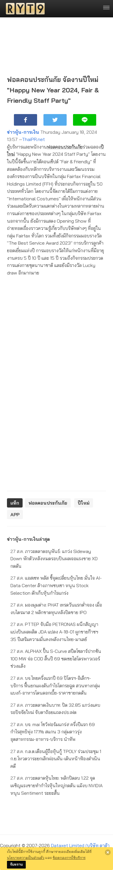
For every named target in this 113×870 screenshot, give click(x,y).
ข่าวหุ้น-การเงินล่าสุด (28, 539)
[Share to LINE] (84, 120)
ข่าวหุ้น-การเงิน (23, 132)
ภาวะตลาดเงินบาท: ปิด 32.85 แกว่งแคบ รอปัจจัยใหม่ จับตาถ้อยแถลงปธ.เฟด (55, 708)
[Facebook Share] (25, 120)
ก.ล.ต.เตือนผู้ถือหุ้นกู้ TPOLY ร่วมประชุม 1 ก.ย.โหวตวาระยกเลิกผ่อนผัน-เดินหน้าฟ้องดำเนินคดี (55, 758)
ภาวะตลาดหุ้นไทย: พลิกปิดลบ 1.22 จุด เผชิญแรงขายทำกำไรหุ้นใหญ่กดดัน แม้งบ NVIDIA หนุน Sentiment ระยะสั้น (56, 785)
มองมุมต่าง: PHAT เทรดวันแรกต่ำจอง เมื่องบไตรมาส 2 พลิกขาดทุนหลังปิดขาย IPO (56, 608)
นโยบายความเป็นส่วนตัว (25, 857)
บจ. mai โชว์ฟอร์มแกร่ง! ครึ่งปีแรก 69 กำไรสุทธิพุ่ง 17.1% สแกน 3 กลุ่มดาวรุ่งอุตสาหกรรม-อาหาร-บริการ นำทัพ (52, 731)
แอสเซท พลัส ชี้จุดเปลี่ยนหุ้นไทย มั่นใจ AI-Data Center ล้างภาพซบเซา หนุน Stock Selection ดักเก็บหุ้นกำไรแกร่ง (56, 585)
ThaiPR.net (33, 139)
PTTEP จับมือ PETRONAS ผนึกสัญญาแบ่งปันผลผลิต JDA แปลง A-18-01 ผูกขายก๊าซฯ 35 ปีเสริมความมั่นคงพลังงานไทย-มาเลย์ (54, 631)
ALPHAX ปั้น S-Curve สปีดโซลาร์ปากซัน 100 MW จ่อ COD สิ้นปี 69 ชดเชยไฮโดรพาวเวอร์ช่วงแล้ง (55, 658)
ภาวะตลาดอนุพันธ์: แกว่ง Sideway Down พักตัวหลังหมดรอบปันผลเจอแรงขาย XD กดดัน (54, 558)
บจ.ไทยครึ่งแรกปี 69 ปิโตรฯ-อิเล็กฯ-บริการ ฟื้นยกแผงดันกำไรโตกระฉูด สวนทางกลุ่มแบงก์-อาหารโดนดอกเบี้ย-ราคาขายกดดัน (55, 685)
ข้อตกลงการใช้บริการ (69, 857)
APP (14, 514)
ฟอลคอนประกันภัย (65, 147)
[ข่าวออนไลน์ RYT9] (23, 8)
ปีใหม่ (84, 503)
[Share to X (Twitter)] (55, 120)
